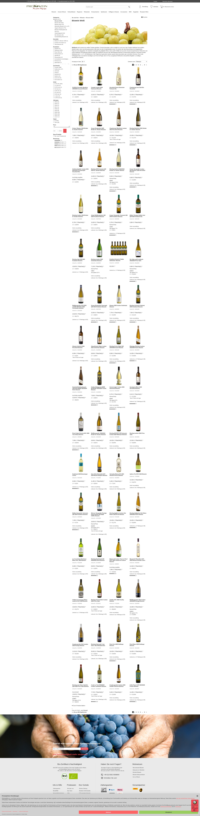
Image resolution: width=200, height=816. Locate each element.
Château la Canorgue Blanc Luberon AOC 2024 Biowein (79, 600)
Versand (85, 710)
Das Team (69, 790)
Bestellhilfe (55, 790)
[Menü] (197, 800)
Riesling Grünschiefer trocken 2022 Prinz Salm (99, 600)
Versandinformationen (58, 793)
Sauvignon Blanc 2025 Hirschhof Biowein (136, 387)
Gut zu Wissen (136, 777)
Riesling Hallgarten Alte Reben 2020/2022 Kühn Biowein (138, 513)
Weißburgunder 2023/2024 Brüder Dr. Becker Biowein (98, 434)
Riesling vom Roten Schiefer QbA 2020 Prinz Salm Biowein (80, 685)
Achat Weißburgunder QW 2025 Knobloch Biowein (98, 216)
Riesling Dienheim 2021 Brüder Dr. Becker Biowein (138, 129)
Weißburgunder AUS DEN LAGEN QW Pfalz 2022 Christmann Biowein (79, 307)
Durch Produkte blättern (79, 705)
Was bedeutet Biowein (138, 767)
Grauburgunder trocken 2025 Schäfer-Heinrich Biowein (117, 685)
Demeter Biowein (137, 772)
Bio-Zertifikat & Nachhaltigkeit (69, 764)
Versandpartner (138, 785)
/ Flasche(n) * (78, 94)
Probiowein (71, 785)
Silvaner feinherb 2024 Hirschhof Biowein (78, 347)
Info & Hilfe (57, 785)
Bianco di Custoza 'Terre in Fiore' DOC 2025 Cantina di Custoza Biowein (119, 560)
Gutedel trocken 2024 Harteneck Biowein (97, 88)
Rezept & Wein (144, 12)
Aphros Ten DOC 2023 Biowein (138, 474)
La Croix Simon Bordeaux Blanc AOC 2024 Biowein (79, 559)
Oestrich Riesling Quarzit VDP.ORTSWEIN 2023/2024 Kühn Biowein (79, 388)
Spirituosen (104, 12)
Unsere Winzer (62, 12)
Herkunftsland (71, 12)
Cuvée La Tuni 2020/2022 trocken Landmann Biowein (98, 685)
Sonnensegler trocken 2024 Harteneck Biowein (117, 387)
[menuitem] (54, 12)
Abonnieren (84, 748)
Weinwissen (137, 764)
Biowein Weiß (78, 20)
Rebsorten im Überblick (138, 770)
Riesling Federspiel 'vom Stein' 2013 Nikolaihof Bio (98, 645)
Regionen (79, 12)
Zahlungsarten (56, 788)
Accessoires (123, 12)
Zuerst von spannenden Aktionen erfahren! (76, 743)
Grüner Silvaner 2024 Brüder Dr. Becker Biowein (80, 129)
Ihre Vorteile (84, 785)
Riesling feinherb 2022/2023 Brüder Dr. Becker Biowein (117, 169)
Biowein (54, 12)
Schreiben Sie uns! (110, 778)
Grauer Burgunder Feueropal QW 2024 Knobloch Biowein (99, 306)
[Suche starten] (129, 7)
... (142, 65)
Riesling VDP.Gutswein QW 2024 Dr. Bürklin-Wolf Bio (98, 169)
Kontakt (155, 1)
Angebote (135, 12)
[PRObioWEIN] (37, 7)
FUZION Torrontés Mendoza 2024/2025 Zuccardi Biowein (80, 88)
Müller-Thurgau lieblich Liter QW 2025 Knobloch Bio (137, 216)
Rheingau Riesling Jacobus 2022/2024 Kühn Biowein (137, 347)
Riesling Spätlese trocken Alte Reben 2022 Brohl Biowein (118, 513)
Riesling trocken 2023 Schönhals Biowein (97, 260)
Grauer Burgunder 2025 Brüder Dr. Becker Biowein (98, 129)
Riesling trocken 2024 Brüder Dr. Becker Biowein (80, 216)
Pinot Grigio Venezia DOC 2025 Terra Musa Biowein (80, 434)
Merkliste (155, 6)
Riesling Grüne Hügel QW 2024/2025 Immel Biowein (117, 347)
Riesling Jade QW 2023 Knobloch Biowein (78, 260)
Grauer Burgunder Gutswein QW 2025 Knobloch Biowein (119, 216)
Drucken (145, 17)
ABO (130, 12)
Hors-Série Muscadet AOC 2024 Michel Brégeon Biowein (99, 474)
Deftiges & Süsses (114, 12)
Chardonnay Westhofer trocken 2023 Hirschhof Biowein (118, 129)
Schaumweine (95, 12)
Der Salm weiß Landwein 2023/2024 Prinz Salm (136, 260)
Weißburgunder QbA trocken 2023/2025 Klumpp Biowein (137, 600)
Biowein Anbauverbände (139, 774)
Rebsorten (87, 12)
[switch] (194, 810)
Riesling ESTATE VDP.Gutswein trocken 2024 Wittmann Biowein (118, 434)
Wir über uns (70, 788)
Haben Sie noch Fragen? (111, 764)
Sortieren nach (131, 61)
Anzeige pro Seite (76, 61)
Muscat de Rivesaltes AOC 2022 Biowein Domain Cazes (137, 559)
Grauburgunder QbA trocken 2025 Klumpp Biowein (80, 645)
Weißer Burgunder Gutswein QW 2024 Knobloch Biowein (80, 513)
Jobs (68, 793)
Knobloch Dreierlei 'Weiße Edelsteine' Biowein (117, 260)
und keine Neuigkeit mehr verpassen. (70, 754)
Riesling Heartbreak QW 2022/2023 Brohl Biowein (98, 559)
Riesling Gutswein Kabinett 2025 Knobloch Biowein (137, 306)
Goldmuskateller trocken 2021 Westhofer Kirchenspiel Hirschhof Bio (80, 170)
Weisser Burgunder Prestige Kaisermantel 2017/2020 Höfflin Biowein (99, 514)
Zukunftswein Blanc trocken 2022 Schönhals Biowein (98, 347)
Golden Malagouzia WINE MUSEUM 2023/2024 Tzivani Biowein (98, 388)
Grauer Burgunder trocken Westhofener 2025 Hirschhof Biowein (137, 170)
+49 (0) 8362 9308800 (111, 775)
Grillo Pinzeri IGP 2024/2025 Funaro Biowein (137, 685)
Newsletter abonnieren (167, 1)
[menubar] (100, 12)
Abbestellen (57, 751)
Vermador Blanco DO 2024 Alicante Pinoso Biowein (117, 474)
